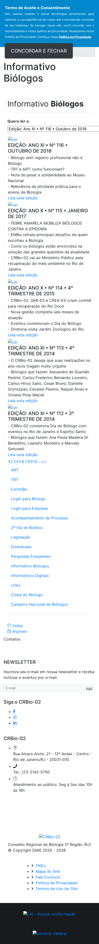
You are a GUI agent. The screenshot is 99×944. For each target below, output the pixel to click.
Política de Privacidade (55, 882)
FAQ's (40, 865)
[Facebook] (14, 711)
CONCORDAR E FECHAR (39, 51)
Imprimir (19, 631)
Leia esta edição (23, 198)
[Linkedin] (15, 723)
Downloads (21, 546)
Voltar (17, 625)
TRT (14, 479)
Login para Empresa (29, 508)
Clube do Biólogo (27, 594)
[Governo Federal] (50, 933)
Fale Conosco (47, 877)
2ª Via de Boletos (27, 527)
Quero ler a (19, 121)
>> (43, 461)
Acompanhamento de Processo (39, 518)
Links (15, 585)
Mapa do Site (47, 871)
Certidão (19, 489)
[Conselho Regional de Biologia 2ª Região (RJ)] (49, 836)
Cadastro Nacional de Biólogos (39, 604)
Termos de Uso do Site (55, 888)
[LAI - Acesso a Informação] (49, 914)
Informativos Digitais (30, 575)
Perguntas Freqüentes (31, 556)
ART (15, 470)
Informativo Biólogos (30, 566)
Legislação (21, 537)
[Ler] (20, 139)
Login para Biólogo (28, 498)
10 (35, 461)
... (39, 461)
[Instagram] (15, 717)
